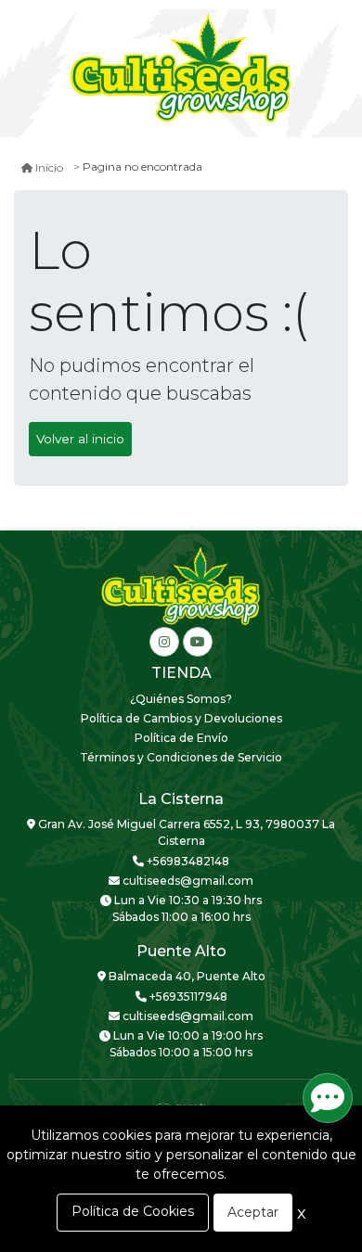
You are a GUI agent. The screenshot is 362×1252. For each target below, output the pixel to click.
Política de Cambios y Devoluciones (181, 718)
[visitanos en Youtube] (198, 642)
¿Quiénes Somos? (181, 699)
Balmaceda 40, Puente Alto (185, 976)
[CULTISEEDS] (181, 69)
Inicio (49, 167)
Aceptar (252, 1212)
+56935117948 (187, 996)
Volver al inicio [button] (80, 438)
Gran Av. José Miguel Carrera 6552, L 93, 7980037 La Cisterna (185, 832)
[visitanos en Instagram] (164, 642)
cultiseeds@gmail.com (186, 881)
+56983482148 (186, 861)
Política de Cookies (132, 1211)
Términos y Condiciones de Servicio (181, 757)
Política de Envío (181, 738)
